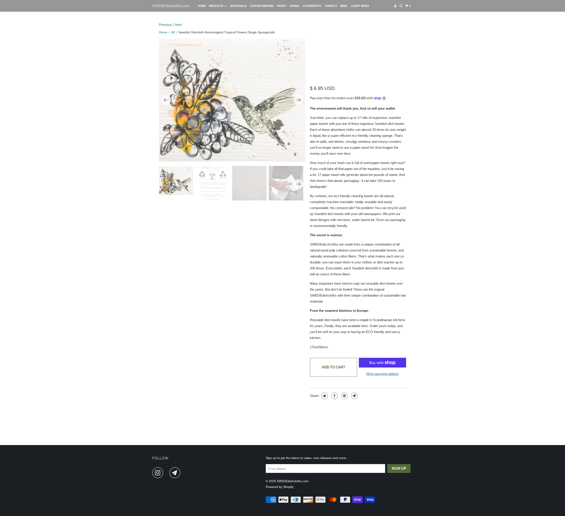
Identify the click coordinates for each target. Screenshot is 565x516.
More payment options (382, 374)
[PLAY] (232, 100)
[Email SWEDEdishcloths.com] (176, 472)
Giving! (294, 6)
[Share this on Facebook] (334, 395)
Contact (331, 6)
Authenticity (312, 6)
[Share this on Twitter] (324, 395)
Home (202, 6)
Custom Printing (262, 6)
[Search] (401, 6)
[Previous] (166, 100)
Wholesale (238, 6)
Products (216, 6)
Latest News (360, 6)
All (173, 32)
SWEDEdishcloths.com (171, 6)
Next (178, 25)
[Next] (298, 100)
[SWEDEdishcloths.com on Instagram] (159, 472)
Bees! (344, 6)
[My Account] (395, 6)
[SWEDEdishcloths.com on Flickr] (167, 472)
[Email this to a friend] (354, 395)
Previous (165, 25)
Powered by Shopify (280, 487)
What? (281, 6)
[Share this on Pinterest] (344, 395)
